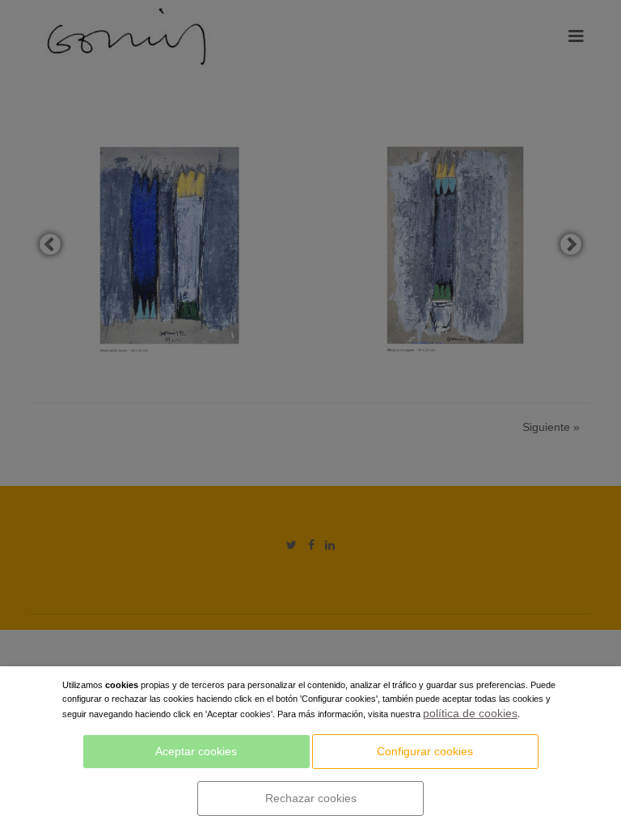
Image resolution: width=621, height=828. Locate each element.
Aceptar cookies (196, 751)
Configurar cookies (425, 751)
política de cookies (470, 713)
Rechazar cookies (311, 798)
